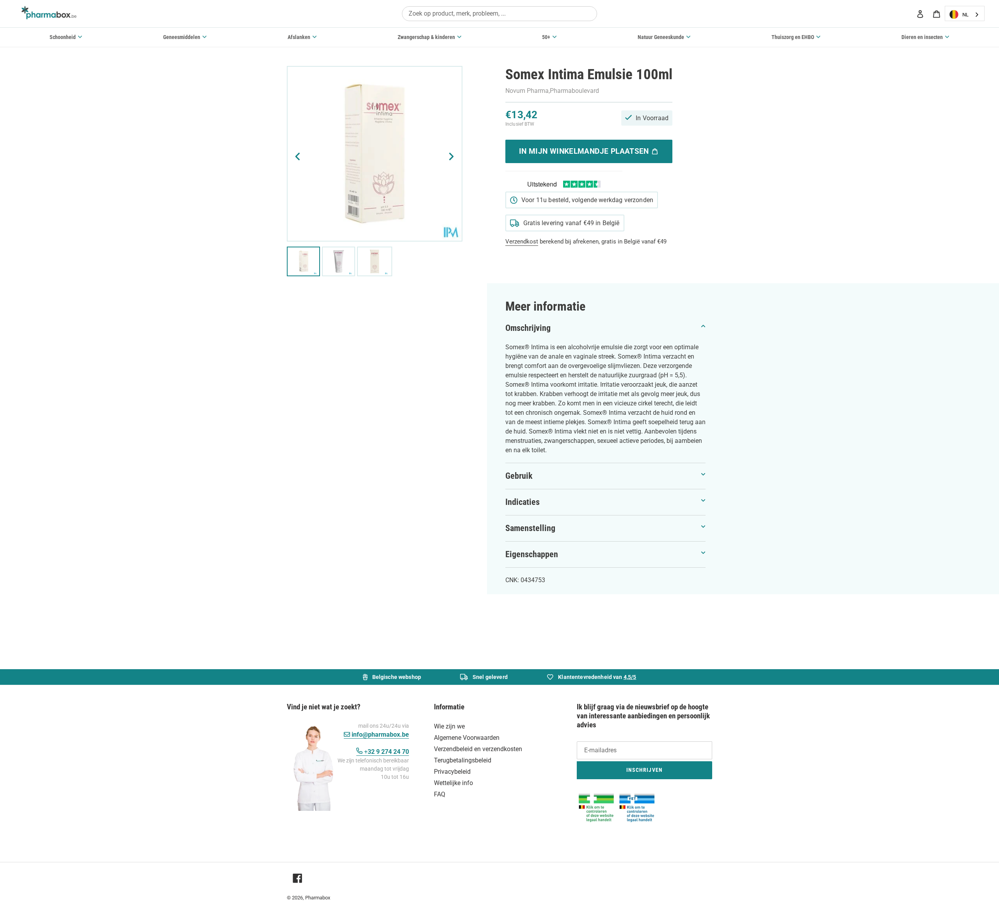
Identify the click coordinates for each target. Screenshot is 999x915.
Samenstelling (530, 528)
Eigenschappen (531, 554)
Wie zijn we (449, 726)
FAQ (439, 794)
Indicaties (522, 502)
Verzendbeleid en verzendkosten (478, 749)
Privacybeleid (452, 771)
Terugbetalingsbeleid (462, 760)
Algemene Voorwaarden (467, 737)
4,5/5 (630, 677)
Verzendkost (521, 241)
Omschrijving (528, 328)
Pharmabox (317, 898)
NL (965, 15)
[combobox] (499, 13)
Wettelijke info (453, 783)
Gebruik (519, 476)
